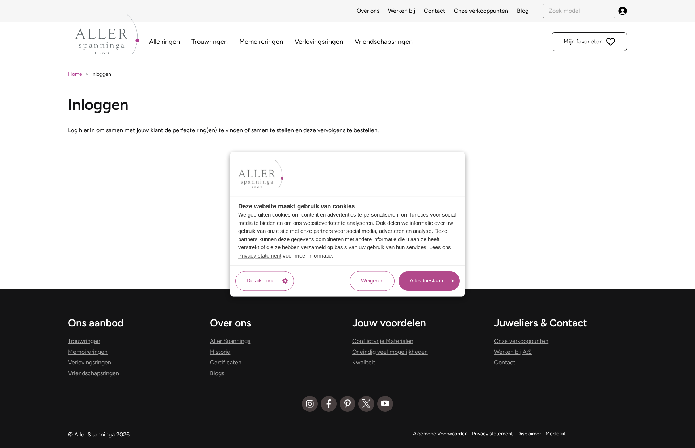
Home (75, 74)
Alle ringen (164, 42)
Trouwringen (209, 42)
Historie (220, 351)
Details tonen (262, 281)
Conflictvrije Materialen (382, 341)
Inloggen (101, 74)
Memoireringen (261, 42)
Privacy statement (259, 255)
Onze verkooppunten (481, 10)
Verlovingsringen (319, 42)
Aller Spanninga (230, 341)
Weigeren (372, 281)
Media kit (556, 434)
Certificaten (225, 362)
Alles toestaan (426, 281)
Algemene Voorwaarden (440, 434)
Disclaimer (529, 434)
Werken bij (401, 10)
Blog (522, 10)
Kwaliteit (363, 362)
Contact (434, 10)
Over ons (368, 10)
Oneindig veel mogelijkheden (390, 351)
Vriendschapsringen (384, 42)
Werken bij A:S (513, 351)
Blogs (217, 373)
